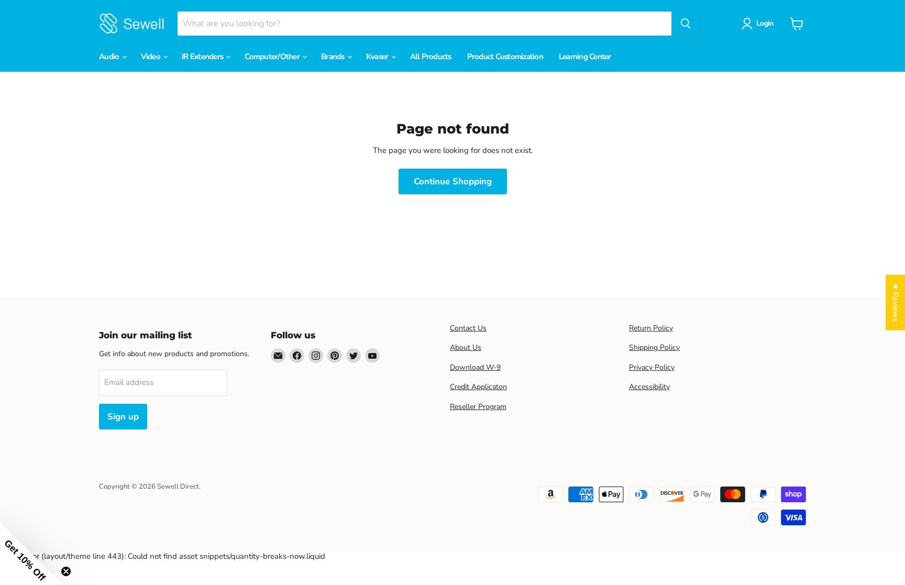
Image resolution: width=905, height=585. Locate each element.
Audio (110, 56)
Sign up (123, 417)
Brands (333, 56)
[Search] (685, 24)
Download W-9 (475, 367)
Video (151, 56)
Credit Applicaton (478, 387)
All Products (430, 56)
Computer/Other (273, 56)
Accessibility (649, 387)
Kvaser (378, 56)
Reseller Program (478, 407)
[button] (31, 553)
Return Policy (651, 328)
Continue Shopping (453, 181)
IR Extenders (203, 56)
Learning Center (585, 56)
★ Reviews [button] (895, 302)
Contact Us (468, 328)
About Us (465, 347)
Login (764, 23)
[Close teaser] (66, 571)
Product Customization (505, 56)
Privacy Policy (652, 367)
